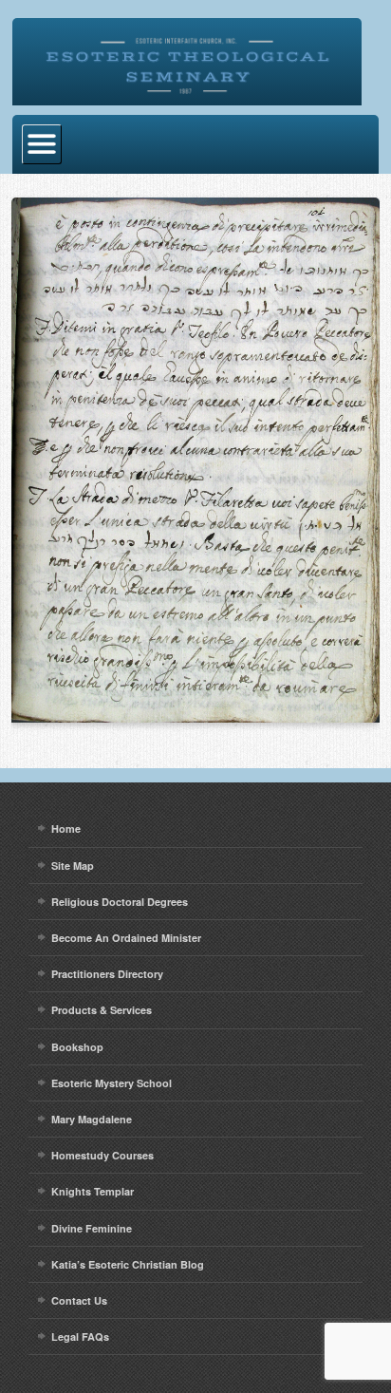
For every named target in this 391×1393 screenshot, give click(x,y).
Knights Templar (92, 1191)
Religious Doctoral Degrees (119, 901)
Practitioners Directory (107, 974)
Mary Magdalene (91, 1119)
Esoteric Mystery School (111, 1083)
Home (66, 828)
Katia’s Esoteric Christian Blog (127, 1264)
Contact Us (79, 1300)
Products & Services (101, 1010)
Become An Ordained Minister (126, 938)
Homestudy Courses (102, 1155)
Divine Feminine (91, 1228)
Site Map (72, 865)
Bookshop (77, 1047)
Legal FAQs (80, 1336)
